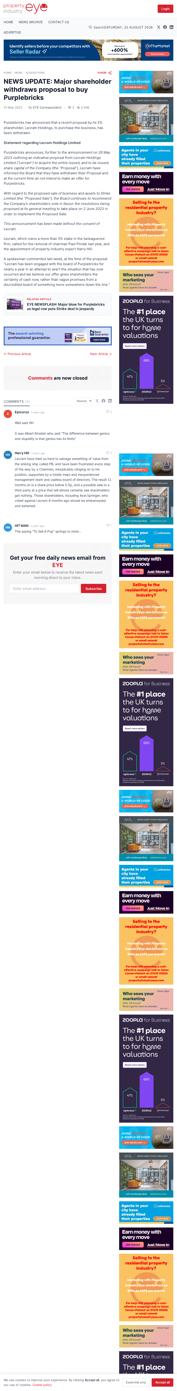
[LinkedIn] (171, 27)
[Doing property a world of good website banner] (146, 82)
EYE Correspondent (47, 107)
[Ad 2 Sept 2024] (146, 232)
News (19, 72)
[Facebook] (165, 27)
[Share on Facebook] (103, 401)
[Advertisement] (146, 427)
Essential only (136, 1382)
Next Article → (101, 354)
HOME (8, 22)
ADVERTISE (12, 32)
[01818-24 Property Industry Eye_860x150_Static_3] (58, 336)
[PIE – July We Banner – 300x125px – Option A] (146, 183)
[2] (146, 157)
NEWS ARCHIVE (31, 22)
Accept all (162, 1382)
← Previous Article (17, 354)
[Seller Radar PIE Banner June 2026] (88, 50)
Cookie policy (42, 1385)
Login (165, 9)
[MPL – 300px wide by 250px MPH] (146, 119)
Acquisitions (35, 72)
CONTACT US (58, 22)
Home (8, 72)
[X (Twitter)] (158, 27)
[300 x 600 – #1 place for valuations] (146, 350)
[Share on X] (97, 401)
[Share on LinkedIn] (110, 401)
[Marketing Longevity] (146, 281)
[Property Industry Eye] (25, 9)
